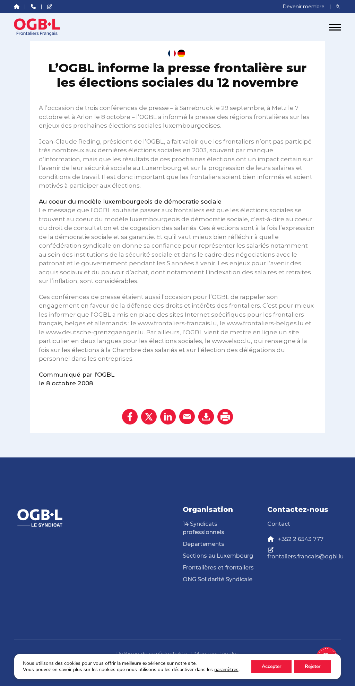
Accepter (271, 666)
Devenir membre (304, 6)
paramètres (226, 670)
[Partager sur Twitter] (149, 417)
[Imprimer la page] (225, 417)
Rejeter (312, 666)
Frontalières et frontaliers (218, 567)
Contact (278, 524)
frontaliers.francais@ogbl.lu (305, 556)
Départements (203, 544)
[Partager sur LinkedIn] (168, 417)
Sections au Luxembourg (218, 555)
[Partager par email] (187, 417)
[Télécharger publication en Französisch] (172, 53)
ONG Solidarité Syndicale (217, 579)
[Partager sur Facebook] (130, 417)
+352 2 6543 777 (300, 539)
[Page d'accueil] (40, 27)
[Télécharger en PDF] (206, 417)
